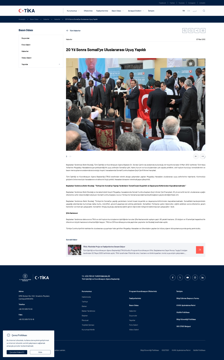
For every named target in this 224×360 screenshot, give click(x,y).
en (188, 11)
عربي (195, 11)
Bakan (84, 306)
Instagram (191, 3)
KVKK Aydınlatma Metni (186, 305)
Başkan (85, 315)
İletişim (151, 11)
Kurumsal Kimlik (88, 329)
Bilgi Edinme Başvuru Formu (188, 298)
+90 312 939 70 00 (25, 309)
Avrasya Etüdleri (134, 11)
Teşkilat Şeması (88, 325)
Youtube (182, 3)
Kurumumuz (72, 11)
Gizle (40, 352)
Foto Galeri (26, 45)
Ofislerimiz (88, 11)
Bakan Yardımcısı (88, 311)
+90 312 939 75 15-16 (26, 319)
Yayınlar (132, 320)
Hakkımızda (86, 297)
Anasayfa (22, 19)
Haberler (46, 19)
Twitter (172, 3)
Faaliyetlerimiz (102, 11)
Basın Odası (116, 11)
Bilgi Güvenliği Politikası (186, 319)
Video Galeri (26, 58)
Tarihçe (85, 301)
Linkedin (202, 3)
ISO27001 (165, 350)
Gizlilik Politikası (183, 312)
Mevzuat (85, 320)
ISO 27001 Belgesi (184, 326)
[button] (196, 156)
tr (183, 11)
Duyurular (26, 38)
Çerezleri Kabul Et (17, 352)
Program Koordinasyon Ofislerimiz (143, 291)
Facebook (162, 3)
